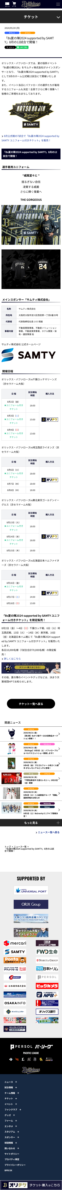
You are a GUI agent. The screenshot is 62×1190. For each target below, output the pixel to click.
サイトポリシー (12, 1153)
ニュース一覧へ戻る (49, 832)
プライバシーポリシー (15, 1164)
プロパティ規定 (12, 1159)
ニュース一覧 (20, 846)
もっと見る (31, 823)
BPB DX (8, 1170)
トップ (8, 846)
